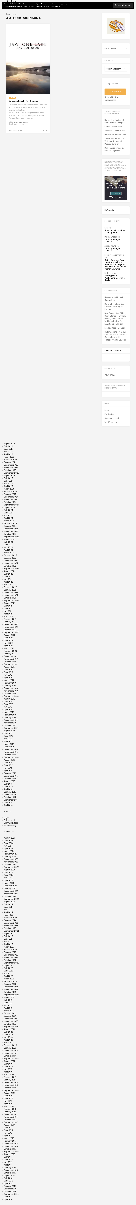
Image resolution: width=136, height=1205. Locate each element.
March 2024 (9, 521)
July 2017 (8, 733)
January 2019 (10, 686)
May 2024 (8, 515)
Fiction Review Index (113, 127)
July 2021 (8, 606)
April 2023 (8, 550)
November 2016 (11, 752)
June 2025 (9, 481)
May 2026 (8, 452)
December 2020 (11, 624)
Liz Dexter (109, 273)
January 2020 (10, 654)
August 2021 (9, 603)
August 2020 (9, 635)
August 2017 (9, 731)
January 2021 (10, 622)
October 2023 (10, 534)
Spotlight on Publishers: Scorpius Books (115, 278)
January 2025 (10, 494)
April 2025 (8, 486)
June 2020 (9, 640)
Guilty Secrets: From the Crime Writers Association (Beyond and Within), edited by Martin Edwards (115, 264)
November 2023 (11, 531)
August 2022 (9, 571)
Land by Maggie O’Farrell (112, 240)
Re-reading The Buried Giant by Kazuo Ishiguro (115, 121)
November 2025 (11, 468)
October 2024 (10, 502)
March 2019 (9, 680)
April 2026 (8, 454)
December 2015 (11, 776)
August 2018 (9, 699)
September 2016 (11, 757)
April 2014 (8, 805)
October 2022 (10, 566)
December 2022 (11, 561)
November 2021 (11, 595)
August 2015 (9, 781)
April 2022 (8, 582)
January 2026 (10, 462)
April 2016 (8, 771)
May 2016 (8, 768)
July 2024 (8, 510)
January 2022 (10, 590)
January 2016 (10, 773)
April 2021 (8, 614)
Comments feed (112, 418)
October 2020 (10, 630)
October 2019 (10, 662)
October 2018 (10, 693)
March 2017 (9, 744)
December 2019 (11, 656)
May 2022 (8, 579)
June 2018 (8, 704)
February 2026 (10, 460)
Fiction (12, 98)
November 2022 (11, 563)
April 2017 (8, 741)
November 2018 (11, 691)
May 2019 (8, 675)
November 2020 (11, 627)
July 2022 (8, 574)
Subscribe (115, 92)
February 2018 (10, 715)
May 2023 (8, 547)
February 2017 (10, 747)
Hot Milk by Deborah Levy (115, 135)
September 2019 (11, 664)
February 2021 (10, 619)
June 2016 (8, 765)
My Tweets (109, 210)
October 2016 (10, 755)
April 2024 (8, 518)
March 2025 (9, 489)
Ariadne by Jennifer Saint (115, 131)
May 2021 (8, 611)
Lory (106, 228)
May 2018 (8, 707)
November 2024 (11, 499)
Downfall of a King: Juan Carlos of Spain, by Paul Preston (115, 306)
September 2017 (11, 728)
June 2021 (8, 608)
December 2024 (11, 497)
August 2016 (9, 760)
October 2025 (10, 470)
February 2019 (10, 683)
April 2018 (8, 709)
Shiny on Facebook (113, 351)
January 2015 (10, 792)
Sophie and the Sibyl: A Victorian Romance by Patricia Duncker (114, 141)
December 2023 (11, 529)
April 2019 (8, 678)
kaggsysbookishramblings (115, 255)
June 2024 (9, 513)
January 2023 (10, 558)
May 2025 (8, 483)
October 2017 (10, 725)
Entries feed (110, 414)
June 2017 (8, 736)
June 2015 (8, 787)
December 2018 (11, 688)
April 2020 (8, 646)
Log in (107, 410)
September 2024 (11, 505)
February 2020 (10, 651)
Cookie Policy (55, 6)
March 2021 (9, 616)
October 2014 (10, 797)
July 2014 (8, 802)
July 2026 (8, 446)
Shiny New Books (21, 122)
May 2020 (8, 643)
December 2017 (11, 720)
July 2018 (8, 701)
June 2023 (9, 545)
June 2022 (9, 577)
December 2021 (11, 592)
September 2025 (11, 473)
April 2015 (8, 789)
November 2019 (11, 659)
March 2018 (9, 712)
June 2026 (9, 449)
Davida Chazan (111, 237)
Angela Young (110, 246)
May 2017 (8, 739)
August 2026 (9, 444)
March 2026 (9, 457)
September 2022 (11, 569)
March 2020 (9, 648)
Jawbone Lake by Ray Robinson (24, 101)
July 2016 (8, 763)
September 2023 (11, 537)
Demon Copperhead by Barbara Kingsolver (114, 149)
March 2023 (9, 553)
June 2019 (8, 672)
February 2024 (10, 523)
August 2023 (9, 539)
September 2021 (11, 600)
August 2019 (9, 667)
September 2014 (11, 800)
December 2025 (11, 465)
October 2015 (10, 779)
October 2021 (10, 598)
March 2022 (9, 584)
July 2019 (8, 670)
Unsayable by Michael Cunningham (115, 231)
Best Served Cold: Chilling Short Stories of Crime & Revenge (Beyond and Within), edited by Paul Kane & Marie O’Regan (115, 318)
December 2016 (11, 749)
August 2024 (9, 507)
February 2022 (10, 587)
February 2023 (10, 555)
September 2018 (11, 696)
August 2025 (9, 476)
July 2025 (8, 478)
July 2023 (8, 542)
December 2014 (11, 794)
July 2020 (8, 638)
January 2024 (10, 526)
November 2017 (11, 723)
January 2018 (10, 717)
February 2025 (10, 491)
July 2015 (8, 784)
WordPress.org (111, 422)
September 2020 (11, 632)
